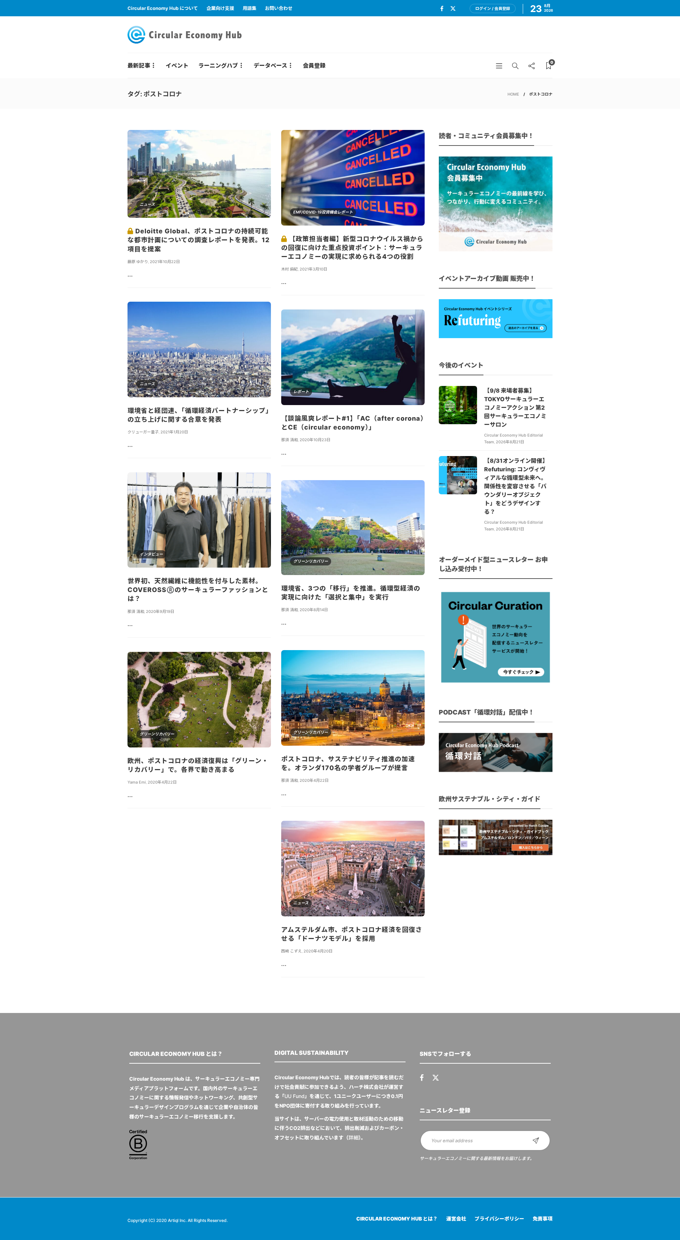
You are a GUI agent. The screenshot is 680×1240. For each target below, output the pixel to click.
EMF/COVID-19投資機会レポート (323, 212)
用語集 (249, 8)
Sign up (536, 1140)
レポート (301, 391)
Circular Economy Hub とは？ (397, 1219)
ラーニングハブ (218, 65)
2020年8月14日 (314, 609)
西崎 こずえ (291, 951)
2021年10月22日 (165, 261)
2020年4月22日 (314, 780)
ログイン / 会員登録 (492, 8)
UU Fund (294, 1096)
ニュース (147, 204)
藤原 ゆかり (138, 261)
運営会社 (456, 1219)
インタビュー (151, 554)
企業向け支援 (220, 8)
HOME (513, 94)
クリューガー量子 (143, 432)
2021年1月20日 (174, 432)
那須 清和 (289, 439)
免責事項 (542, 1219)
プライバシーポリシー (499, 1219)
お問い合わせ (279, 8)
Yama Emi (137, 782)
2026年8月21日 (510, 441)
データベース (270, 65)
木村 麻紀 (289, 269)
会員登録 (314, 65)
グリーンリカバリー (310, 561)
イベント (177, 65)
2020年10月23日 (315, 439)
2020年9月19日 (160, 611)
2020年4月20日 (318, 951)
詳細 (353, 1137)
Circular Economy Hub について (163, 8)
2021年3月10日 (313, 269)
